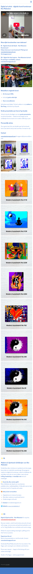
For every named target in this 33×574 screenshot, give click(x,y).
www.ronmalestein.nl (14, 506)
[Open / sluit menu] (31, 1)
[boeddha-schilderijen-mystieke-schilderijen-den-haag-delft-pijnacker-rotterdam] (16, 188)
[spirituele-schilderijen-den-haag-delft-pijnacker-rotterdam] (16, 251)
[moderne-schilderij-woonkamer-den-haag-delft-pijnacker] (16, 439)
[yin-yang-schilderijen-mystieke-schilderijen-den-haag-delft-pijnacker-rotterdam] (16, 345)
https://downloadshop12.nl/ (8, 562)
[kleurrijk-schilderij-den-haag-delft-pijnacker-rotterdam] (16, 314)
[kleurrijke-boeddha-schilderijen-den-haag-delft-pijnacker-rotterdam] (16, 220)
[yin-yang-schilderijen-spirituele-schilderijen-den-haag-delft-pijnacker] (16, 408)
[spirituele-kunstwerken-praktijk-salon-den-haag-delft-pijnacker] (25, 164)
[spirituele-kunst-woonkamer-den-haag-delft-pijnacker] (25, 148)
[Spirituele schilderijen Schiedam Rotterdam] (9, 164)
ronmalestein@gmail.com (8, 52)
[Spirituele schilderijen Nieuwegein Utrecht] (9, 148)
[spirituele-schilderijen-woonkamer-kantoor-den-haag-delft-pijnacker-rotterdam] (16, 282)
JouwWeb (8, 564)
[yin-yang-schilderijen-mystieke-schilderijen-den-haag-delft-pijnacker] (16, 376)
